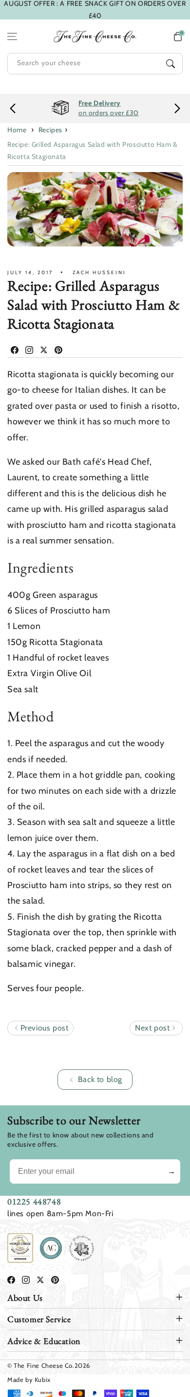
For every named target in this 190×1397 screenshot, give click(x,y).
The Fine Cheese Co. (44, 1365)
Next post (153, 1027)
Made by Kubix (29, 1379)
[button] (178, 36)
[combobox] (95, 63)
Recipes (50, 129)
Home (16, 129)
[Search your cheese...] (170, 63)
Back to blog (100, 1079)
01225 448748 (34, 1201)
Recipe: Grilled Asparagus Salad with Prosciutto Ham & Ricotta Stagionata (92, 150)
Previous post (43, 1027)
